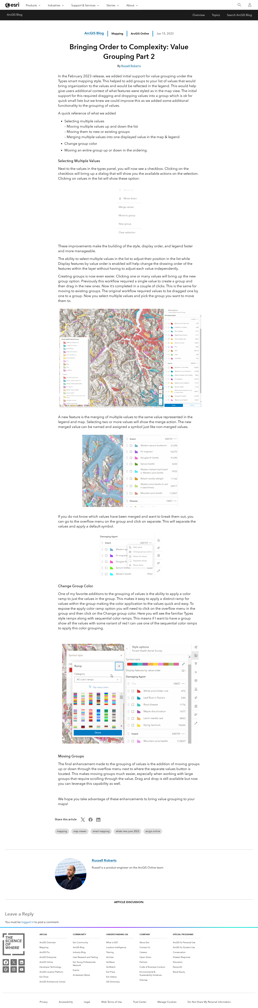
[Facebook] (6, 962)
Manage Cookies (166, 1001)
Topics (216, 15)
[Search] (239, 5)
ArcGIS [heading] (43, 934)
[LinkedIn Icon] (98, 820)
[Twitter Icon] (82, 820)
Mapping (117, 33)
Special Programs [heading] (183, 934)
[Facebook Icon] (90, 820)
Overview (199, 15)
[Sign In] (249, 5)
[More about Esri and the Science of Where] (14, 944)
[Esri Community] (6, 969)
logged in (27, 922)
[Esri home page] (12, 5)
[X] (14, 962)
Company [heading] (145, 934)
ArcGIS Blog (14, 14)
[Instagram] (14, 969)
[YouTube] (21, 969)
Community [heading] (79, 934)
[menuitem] (53, 942)
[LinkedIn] (21, 962)
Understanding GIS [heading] (117, 934)
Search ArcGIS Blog (239, 15)
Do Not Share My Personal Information (209, 1001)
